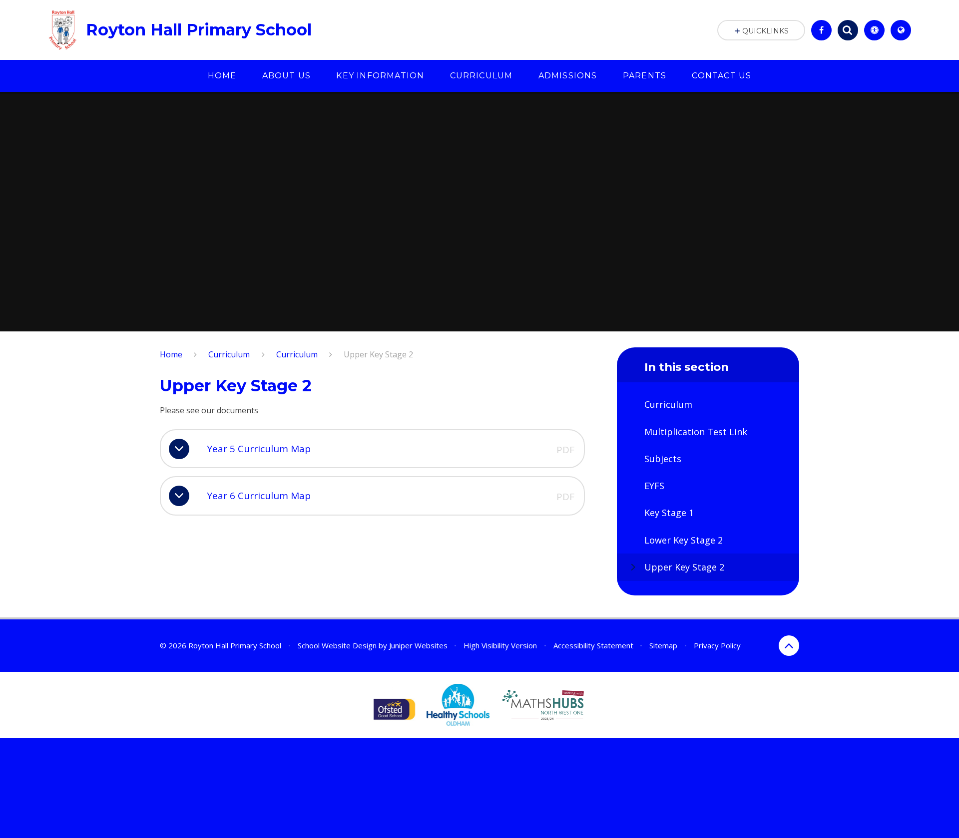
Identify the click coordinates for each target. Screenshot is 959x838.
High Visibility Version (500, 645)
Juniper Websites (418, 645)
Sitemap (663, 645)
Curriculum (229, 354)
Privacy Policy (717, 645)
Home (171, 354)
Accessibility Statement (593, 645)
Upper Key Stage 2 (378, 354)
